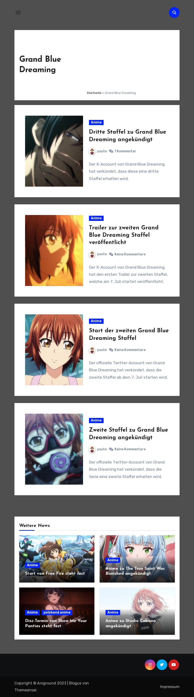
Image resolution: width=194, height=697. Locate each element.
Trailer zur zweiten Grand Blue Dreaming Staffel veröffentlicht (124, 235)
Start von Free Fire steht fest (55, 574)
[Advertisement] (129, 60)
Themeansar (25, 690)
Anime (96, 122)
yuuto (102, 151)
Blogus (75, 683)
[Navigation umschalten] (18, 12)
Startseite (94, 93)
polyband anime (57, 612)
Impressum (170, 686)
